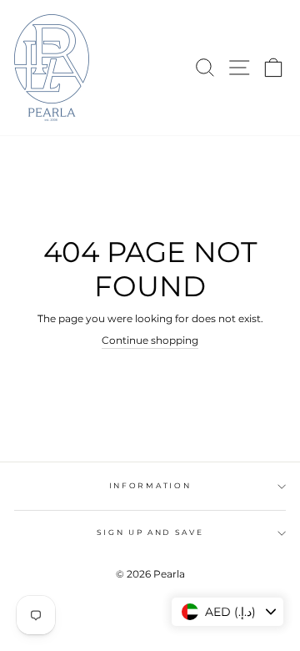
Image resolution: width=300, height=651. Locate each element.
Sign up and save (150, 532)
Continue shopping (150, 340)
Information (150, 485)
